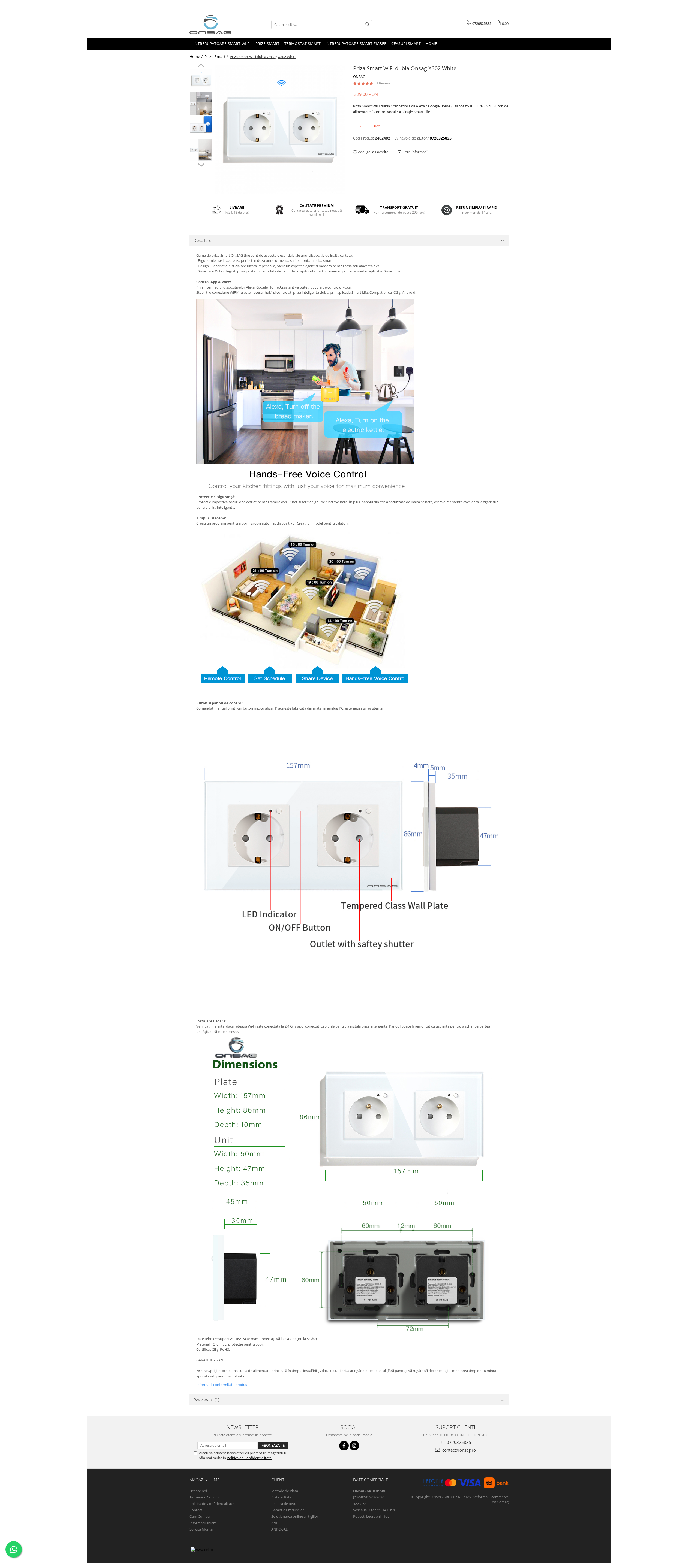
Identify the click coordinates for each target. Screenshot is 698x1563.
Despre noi (198, 1490)
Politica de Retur (284, 1503)
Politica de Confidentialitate (249, 1457)
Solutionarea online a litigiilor (294, 1516)
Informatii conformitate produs (221, 1384)
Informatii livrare (202, 1522)
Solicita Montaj (201, 1529)
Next (201, 164)
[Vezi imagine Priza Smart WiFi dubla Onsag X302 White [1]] (201, 103)
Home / (196, 56)
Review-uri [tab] (206, 1400)
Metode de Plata (284, 1490)
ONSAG (359, 76)
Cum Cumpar (200, 1516)
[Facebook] (344, 1445)
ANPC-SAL (279, 1529)
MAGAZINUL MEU (205, 1479)
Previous (201, 66)
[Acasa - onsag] (216, 24)
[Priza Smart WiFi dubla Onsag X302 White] (280, 129)
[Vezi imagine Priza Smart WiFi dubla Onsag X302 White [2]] (201, 124)
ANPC (276, 1522)
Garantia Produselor (287, 1509)
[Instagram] (354, 1445)
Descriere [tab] (202, 240)
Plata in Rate (281, 1497)
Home (431, 43)
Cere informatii (414, 152)
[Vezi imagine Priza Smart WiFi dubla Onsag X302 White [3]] (201, 150)
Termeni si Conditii (204, 1497)
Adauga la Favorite (373, 152)
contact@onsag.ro (458, 1450)
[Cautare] (367, 24)
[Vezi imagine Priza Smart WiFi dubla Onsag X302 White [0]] (201, 80)
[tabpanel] (280, 129)
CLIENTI (278, 1479)
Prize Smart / (216, 56)
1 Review (383, 83)
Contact (195, 1509)
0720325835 (458, 1442)
